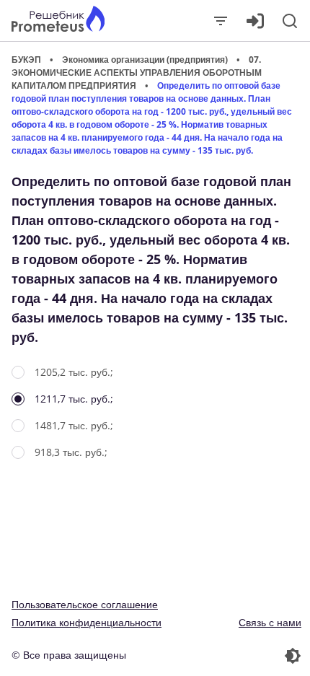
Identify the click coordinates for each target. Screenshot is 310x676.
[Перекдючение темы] (229, 655)
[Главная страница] (58, 20)
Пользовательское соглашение (85, 604)
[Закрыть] (220, 21)
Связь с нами (270, 622)
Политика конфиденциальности (86, 622)
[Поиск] (289, 21)
